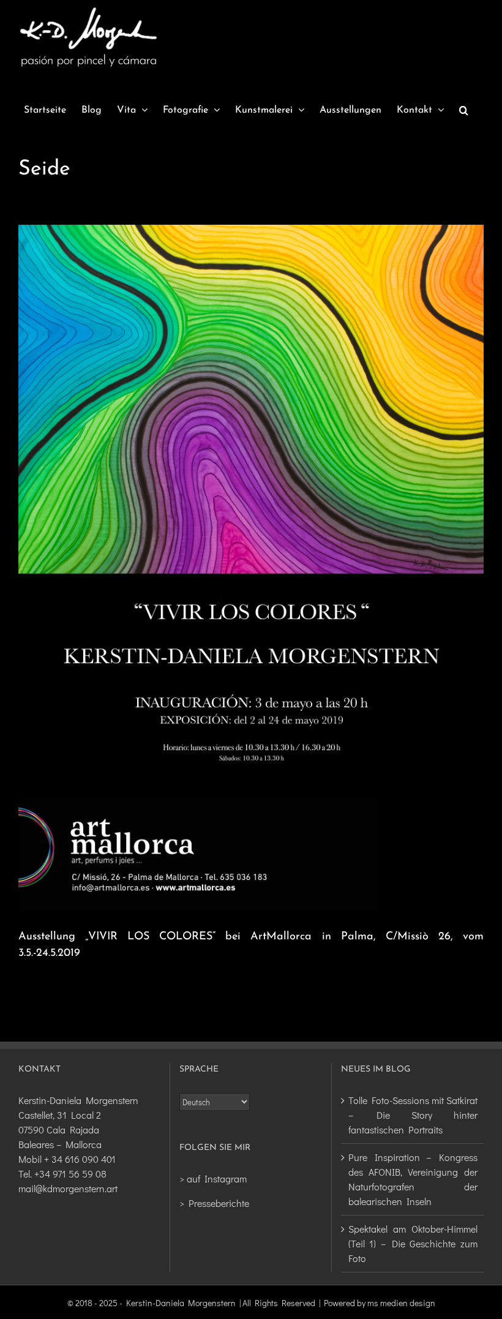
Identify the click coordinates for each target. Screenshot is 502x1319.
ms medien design (401, 1303)
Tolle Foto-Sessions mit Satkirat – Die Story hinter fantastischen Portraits (413, 1115)
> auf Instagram (213, 1178)
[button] (463, 110)
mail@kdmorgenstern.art (68, 1188)
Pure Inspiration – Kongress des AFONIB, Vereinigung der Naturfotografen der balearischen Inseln (413, 1179)
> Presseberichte (214, 1203)
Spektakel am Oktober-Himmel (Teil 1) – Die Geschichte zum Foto (413, 1243)
